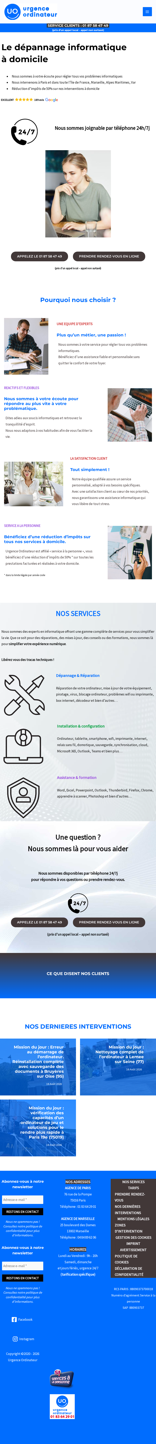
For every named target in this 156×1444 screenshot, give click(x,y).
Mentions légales (133, 1218)
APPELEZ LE (39, 256)
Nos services (133, 1181)
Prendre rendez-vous (130, 1197)
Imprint (133, 1243)
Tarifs (133, 1188)
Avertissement (133, 1249)
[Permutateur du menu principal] (147, 11)
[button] (29, 99)
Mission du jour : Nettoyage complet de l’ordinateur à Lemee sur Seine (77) (119, 1054)
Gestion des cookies (133, 1237)
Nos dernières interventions (128, 1209)
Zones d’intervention (128, 1228)
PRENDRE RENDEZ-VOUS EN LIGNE (109, 256)
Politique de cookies (126, 1259)
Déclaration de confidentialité (129, 1271)
